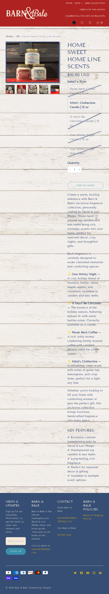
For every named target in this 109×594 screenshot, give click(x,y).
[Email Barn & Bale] (100, 572)
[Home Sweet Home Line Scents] (33, 62)
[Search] (82, 22)
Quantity (73, 163)
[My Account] (90, 22)
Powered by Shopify (40, 587)
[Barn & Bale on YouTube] (88, 572)
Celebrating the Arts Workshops (85, 16)
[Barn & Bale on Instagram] (94, 572)
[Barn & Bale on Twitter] (75, 572)
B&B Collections (95, 3)
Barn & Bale (21, 587)
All (17, 36)
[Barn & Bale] (27, 13)
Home (69, 3)
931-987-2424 (64, 535)
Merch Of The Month (92, 9)
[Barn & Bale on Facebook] (81, 572)
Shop (77, 3)
